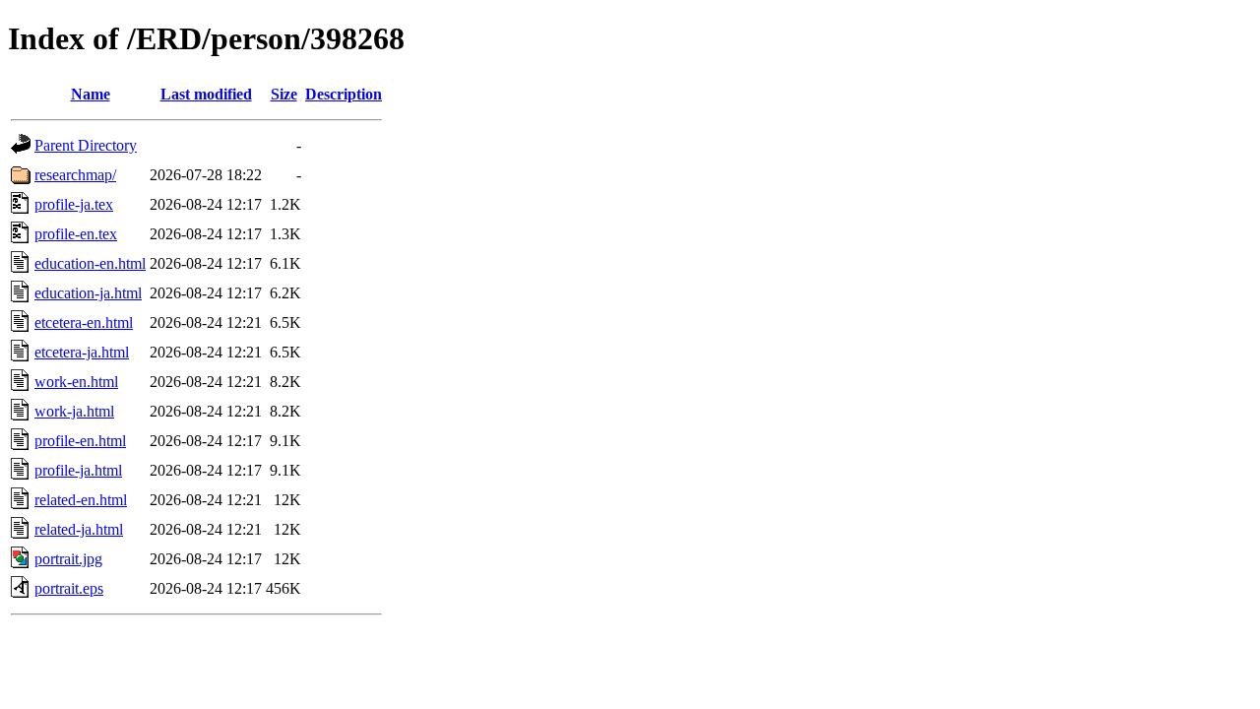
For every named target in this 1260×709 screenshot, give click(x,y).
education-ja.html (88, 293)
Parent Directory (85, 145)
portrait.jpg (68, 558)
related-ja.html (78, 529)
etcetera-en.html (83, 322)
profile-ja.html (78, 470)
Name (90, 94)
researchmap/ (75, 174)
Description (343, 94)
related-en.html (80, 499)
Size (284, 94)
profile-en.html (80, 440)
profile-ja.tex (73, 204)
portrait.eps (68, 588)
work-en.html (76, 381)
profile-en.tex (75, 234)
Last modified (206, 94)
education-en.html (90, 263)
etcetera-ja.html (81, 352)
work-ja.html (74, 411)
